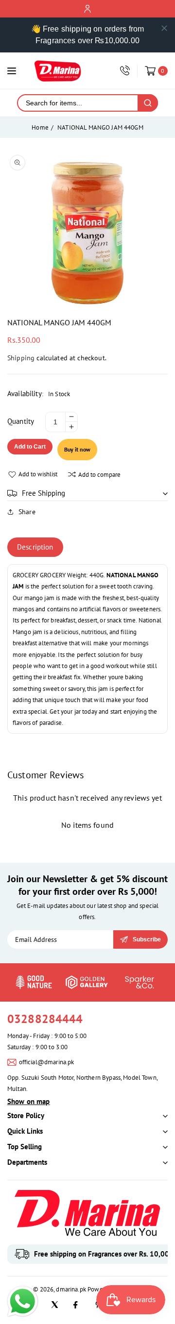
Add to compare (99, 474)
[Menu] (11, 71)
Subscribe (147, 939)
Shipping (21, 357)
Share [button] (26, 511)
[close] (164, 28)
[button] (87, 493)
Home (40, 127)
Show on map (28, 1101)
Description (35, 547)
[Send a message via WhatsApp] (22, 1301)
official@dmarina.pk (46, 1062)
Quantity (20, 421)
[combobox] (77, 103)
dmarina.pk (71, 1289)
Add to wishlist (37, 474)
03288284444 (45, 1018)
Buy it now (77, 449)
